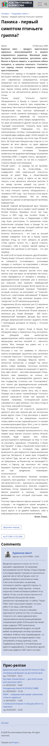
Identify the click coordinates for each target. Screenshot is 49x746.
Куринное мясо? (22, 553)
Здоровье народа (11, 527)
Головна (5, 13)
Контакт (5, 723)
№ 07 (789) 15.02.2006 (12, 536)
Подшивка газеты (20, 13)
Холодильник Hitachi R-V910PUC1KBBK (21, 688)
